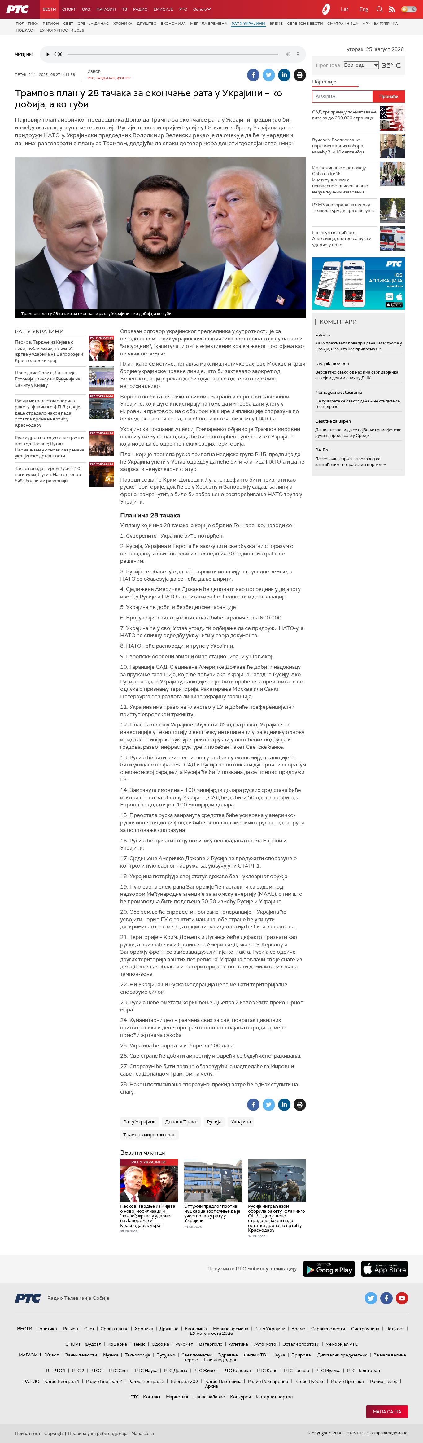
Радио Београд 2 (104, 1381)
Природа (301, 1355)
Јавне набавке (209, 1397)
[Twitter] (269, 75)
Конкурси (240, 1397)
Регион (51, 23)
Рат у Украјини (248, 23)
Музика (111, 1355)
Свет (68, 23)
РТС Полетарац (363, 1370)
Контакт (152, 1397)
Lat (344, 9)
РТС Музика (328, 1370)
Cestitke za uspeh (333, 421)
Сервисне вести (305, 23)
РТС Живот (205, 1370)
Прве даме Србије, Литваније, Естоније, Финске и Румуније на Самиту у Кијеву (47, 379)
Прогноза (328, 65)
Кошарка (117, 1344)
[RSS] (392, 9)
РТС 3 (96, 1370)
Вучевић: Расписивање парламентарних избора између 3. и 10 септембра (338, 146)
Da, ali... (322, 334)
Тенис (139, 1344)
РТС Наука (146, 1370)
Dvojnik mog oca (332, 363)
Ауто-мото (265, 1344)
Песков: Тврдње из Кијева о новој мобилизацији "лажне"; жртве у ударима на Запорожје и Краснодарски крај (49, 351)
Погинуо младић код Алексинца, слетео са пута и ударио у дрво (341, 238)
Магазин (106, 9)
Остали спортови (300, 1344)
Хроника (123, 23)
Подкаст (25, 30)
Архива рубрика (380, 23)
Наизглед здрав (221, 1359)
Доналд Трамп (181, 1122)
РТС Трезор (296, 1370)
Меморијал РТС (341, 1344)
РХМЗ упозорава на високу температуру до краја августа (343, 208)
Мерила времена (208, 23)
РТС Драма (175, 1370)
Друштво (146, 23)
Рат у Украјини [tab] (39, 331)
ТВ (124, 9)
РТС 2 (78, 1370)
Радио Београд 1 (61, 1381)
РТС (183, 9)
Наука (278, 1355)
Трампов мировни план (149, 1135)
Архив (211, 1386)
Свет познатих (196, 1355)
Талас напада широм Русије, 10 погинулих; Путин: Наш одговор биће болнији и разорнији (48, 474)
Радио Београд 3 (146, 1381)
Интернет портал (274, 1397)
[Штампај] (300, 75)
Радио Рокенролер (268, 1381)
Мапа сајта (387, 1411)
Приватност (28, 1433)
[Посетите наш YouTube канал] (402, 1298)
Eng (364, 9)
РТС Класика (237, 1370)
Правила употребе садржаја (98, 1433)
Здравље (228, 1355)
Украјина (241, 1122)
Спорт (69, 9)
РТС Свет (119, 1370)
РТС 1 (59, 1370)
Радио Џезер (384, 1381)
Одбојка (160, 1344)
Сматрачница (342, 23)
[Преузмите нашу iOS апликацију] (384, 1268)
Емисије (163, 9)
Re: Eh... (323, 450)
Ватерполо (211, 1344)
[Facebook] (253, 75)
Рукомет (184, 1344)
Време (276, 23)
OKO (86, 9)
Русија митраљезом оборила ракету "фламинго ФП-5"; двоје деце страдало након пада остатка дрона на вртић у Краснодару (47, 413)
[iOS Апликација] (358, 283)
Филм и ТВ (255, 1355)
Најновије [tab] (324, 81)
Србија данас (93, 23)
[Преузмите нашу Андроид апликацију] (329, 1268)
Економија (173, 23)
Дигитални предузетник (342, 1355)
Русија (214, 1122)
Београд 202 (184, 1381)
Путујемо (165, 1355)
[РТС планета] (326, 9)
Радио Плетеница (223, 1381)
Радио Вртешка (347, 1381)
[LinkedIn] (284, 75)
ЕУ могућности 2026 (62, 30)
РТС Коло (267, 1370)
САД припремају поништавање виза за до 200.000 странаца (344, 115)
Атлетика (238, 1344)
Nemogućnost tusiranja (338, 392)
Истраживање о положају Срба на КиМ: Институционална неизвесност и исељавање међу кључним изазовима (340, 180)
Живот (52, 1355)
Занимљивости (81, 1355)
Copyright (54, 1433)
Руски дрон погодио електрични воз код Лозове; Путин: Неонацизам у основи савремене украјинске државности (49, 447)
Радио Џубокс (309, 1381)
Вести (49, 9)
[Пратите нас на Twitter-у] (371, 1298)
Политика (27, 23)
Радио (140, 9)
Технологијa (137, 1355)
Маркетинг (177, 1397)
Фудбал (93, 1344)
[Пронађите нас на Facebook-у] (386, 1298)
